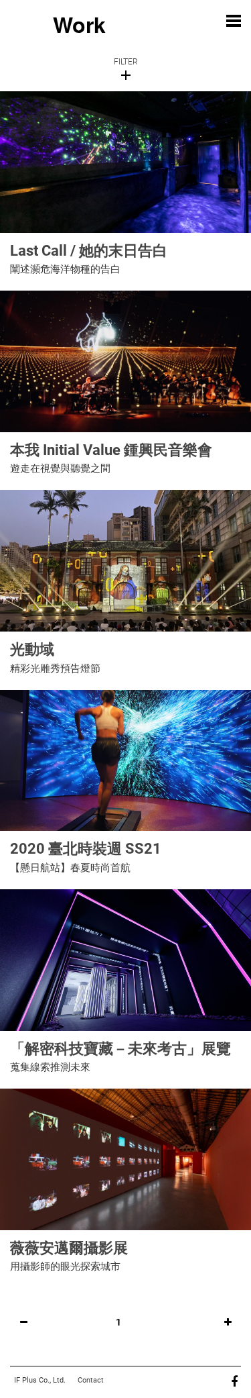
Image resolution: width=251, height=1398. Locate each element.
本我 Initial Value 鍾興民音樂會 (111, 450)
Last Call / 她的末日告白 (88, 250)
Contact (91, 1380)
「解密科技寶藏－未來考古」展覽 (120, 1048)
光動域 (32, 649)
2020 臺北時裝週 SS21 (85, 848)
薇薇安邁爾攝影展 (69, 1248)
